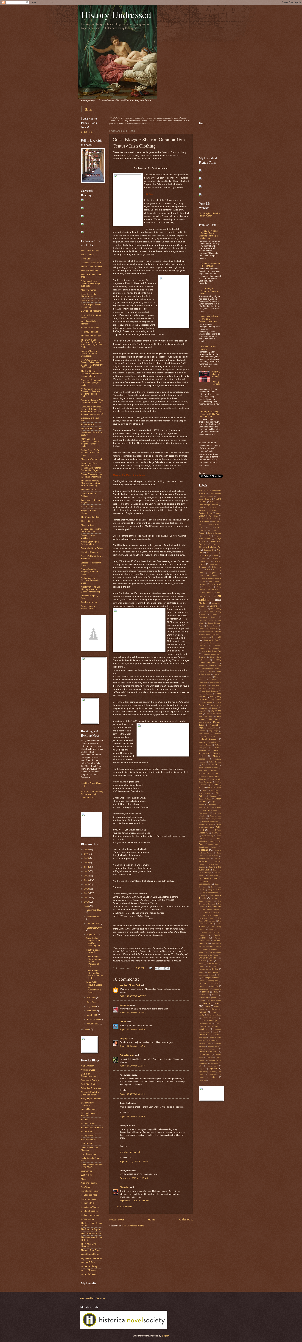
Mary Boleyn (213, 731)
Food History (215, 609)
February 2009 (93, 1019)
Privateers (213, 796)
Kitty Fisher (207, 702)
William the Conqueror (208, 958)
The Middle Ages (88, 489)
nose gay (209, 1057)
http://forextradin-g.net (130, 1152)
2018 (86, 867)
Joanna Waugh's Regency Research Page (89, 571)
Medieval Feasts (205, 745)
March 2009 (92, 1015)
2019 (86, 862)
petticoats (214, 1063)
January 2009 (93, 1024)
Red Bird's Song (210, 810)
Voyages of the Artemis (91, 1258)
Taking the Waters (214, 890)
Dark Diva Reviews (89, 1084)
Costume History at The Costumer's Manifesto (92, 401)
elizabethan (203, 995)
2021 (86, 854)
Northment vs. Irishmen (208, 773)
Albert (201, 507)
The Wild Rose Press (90, 1250)
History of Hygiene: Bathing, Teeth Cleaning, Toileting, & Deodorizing (208, 234)
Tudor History (87, 521)
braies (215, 969)
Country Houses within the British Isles (91, 530)
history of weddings (208, 1020)
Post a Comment (124, 1207)
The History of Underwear (211, 912)
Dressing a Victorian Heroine (210, 578)
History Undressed (116, 14)
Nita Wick (85, 1187)
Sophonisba (203, 881)
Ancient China (205, 513)
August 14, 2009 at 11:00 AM (133, 996)
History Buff (86, 1131)
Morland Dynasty (215, 762)
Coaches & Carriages (90, 1080)
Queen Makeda (205, 799)
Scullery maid (213, 864)
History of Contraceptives (210, 665)
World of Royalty (88, 1270)
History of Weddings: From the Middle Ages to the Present (210, 414)
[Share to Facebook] (165, 968)
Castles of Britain (89, 602)
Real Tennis (203, 807)
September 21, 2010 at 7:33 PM (134, 1201)
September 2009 (94, 928)
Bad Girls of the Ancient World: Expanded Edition (210, 524)
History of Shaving (206, 671)
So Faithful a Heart (208, 878)
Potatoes (214, 790)
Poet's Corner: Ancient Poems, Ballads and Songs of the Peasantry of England (92, 363)
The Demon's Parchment (211, 909)
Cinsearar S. (208, 550)
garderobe (214, 997)
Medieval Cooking (207, 739)
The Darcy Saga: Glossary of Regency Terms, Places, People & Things (91, 343)
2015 (86, 880)
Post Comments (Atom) (133, 1226)
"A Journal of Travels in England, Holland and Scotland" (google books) (91, 392)
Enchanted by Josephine (87, 1104)
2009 (86, 906)
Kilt (211, 697)
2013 (86, 889)
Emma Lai (125, 1005)
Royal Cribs (86, 259)
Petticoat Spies (214, 787)
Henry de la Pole (211, 640)
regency (213, 1068)
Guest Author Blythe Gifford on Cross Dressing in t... (94, 942)
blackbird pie (204, 969)
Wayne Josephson (210, 949)
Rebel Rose (216, 807)
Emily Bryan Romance (91, 1098)
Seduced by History (90, 1215)
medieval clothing (205, 1043)
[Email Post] (150, 968)
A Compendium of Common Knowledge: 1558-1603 (90, 283)
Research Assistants (210, 821)
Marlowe (202, 731)
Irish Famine (216, 688)
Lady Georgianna (88, 1154)
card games (213, 972)
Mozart (84, 1179)
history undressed (205, 1023)
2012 (86, 893)
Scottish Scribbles (89, 1211)
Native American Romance (208, 767)
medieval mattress (207, 1049)
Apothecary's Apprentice (208, 519)
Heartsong (217, 634)
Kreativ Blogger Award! (93, 951)
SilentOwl (124, 1187)
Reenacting (203, 813)
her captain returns (214, 1000)
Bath (209, 527)
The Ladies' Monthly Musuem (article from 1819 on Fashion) (90, 483)
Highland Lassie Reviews (88, 1114)
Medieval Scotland (89, 271)
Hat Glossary (87, 506)
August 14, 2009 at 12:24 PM (133, 1013)
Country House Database (88, 536)
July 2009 (91, 997)
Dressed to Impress (208, 575)
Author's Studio (88, 1070)
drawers (205, 992)
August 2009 (93, 934)
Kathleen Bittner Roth (130, 985)
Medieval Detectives (207, 742)
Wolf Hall (202, 961)
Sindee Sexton (87, 1219)
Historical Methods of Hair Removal (210, 264)
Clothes (215, 556)
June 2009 (92, 1002)
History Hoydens (88, 1135)
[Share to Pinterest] (168, 968)
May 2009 (91, 1006)
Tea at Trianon (87, 254)
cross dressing (204, 989)
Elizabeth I (203, 603)
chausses (202, 975)
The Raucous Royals (90, 1229)
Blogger (165, 1336)
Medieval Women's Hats (92, 459)
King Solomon (216, 699)
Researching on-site (206, 824)
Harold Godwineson (206, 631)
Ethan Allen (203, 609)
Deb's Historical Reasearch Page (88, 607)
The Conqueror (214, 907)
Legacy (215, 708)
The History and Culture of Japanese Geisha (209, 291)
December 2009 (94, 910)
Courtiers (202, 558)
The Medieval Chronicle (91, 266)
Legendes (202, 711)
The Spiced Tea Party (91, 1233)
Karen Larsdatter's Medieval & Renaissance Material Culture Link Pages (91, 467)
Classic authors (212, 553)
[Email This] (156, 968)
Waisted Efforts (88, 1262)
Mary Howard (204, 733)
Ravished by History (90, 1191)
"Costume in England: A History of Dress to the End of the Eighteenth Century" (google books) (92, 410)
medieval (203, 1034)
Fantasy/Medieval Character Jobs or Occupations (89, 353)
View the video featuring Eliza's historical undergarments (92, 794)
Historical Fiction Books (92, 1127)
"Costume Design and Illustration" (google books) (91, 382)
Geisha (214, 614)
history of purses (210, 1018)
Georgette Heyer (207, 617)
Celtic (215, 544)
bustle (201, 972)
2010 (86, 902)
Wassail (218, 946)
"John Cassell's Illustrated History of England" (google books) (90, 442)
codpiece (214, 983)
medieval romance (207, 1051)
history (207, 1006)
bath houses (212, 963)
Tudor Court (213, 929)
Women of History (89, 1266)
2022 (86, 849)
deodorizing (217, 989)
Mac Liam (213, 719)
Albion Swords (87, 424)
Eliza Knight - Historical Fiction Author (209, 214)
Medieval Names (88, 290)
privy (200, 1066)
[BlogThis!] (159, 968)
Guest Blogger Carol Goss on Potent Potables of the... (93, 961)
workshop (202, 1080)
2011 (86, 897)
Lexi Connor (86, 1171)
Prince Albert (204, 793)
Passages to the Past (91, 263)
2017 (86, 871)
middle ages (204, 1054)
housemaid (203, 1026)
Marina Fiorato (213, 728)
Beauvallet (206, 536)
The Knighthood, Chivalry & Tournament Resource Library (91, 373)
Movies (204, 765)
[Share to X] (162, 968)
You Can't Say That (90, 251)
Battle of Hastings (214, 533)
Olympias (202, 779)
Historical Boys (88, 1123)
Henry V (205, 637)
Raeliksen (213, 804)
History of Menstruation (210, 668)
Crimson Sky (204, 561)
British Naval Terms (90, 328)
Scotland (203, 849)
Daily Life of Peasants (91, 311)
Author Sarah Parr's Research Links (90, 543)
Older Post (186, 1219)
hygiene (215, 1026)
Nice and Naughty (89, 1183)
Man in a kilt (204, 722)
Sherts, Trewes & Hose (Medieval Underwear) (91, 475)
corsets (214, 986)
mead (216, 1032)
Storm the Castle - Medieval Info (89, 295)
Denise (123, 1022)
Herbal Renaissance (90, 300)
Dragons (212, 573)
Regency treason (214, 819)
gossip (201, 1000)
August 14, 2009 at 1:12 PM (132, 1066)
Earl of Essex (207, 587)
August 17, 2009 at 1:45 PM (132, 1116)
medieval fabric (213, 1046)
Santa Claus (213, 844)
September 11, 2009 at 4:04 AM (134, 1161)
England (213, 606)
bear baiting (213, 966)
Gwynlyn (124, 1038)
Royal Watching (207, 836)
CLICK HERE (87, 132)
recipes (201, 1069)
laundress (203, 1029)
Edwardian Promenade (91, 1088)
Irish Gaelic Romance (210, 691)
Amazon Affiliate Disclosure (92, 1298)
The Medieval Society (91, 336)
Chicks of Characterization (88, 1075)
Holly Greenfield (88, 1139)
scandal (212, 1071)
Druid (204, 581)
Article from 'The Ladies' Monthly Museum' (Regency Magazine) (92, 589)
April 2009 (91, 1010)
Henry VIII (216, 637)
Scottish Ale (204, 858)
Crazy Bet (214, 558)
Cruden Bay (213, 564)
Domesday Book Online (92, 548)
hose (217, 1023)
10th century (203, 490)
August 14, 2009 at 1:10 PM (132, 1046)
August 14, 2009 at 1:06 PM (132, 1029)
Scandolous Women (207, 847)
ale (211, 961)
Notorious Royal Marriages (208, 776)
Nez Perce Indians (208, 770)
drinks (216, 992)
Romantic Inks (87, 1203)
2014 (86, 884)
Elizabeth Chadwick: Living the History (90, 1093)
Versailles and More (90, 1254)
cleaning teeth (213, 980)
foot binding (203, 997)
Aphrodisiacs (213, 516)
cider (219, 975)
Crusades (202, 567)
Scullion (202, 867)
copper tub (203, 986)
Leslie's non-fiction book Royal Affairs (92, 1165)
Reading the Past (89, 1195)
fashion (215, 995)
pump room (212, 1066)
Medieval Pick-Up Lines (92, 428)
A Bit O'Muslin (87, 1066)
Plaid (204, 790)
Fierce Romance (88, 1109)
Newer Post (116, 1219)
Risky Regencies (88, 1199)
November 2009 (94, 917)
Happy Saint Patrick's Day (208, 629)
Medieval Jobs (87, 525)
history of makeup (214, 1015)
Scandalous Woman (90, 1207)
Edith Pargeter (207, 592)
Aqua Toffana (204, 522)
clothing (202, 983)
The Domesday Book (90, 517)
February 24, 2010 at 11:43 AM (134, 1178)
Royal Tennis (216, 833)
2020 (86, 858)
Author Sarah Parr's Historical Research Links (90, 452)
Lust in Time (86, 1175)
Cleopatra (203, 555)
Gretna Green (212, 626)
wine (214, 1077)
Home (88, 109)
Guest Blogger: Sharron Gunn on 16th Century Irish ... (94, 974)
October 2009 (93, 923)
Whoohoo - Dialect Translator (89, 322)
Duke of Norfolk (215, 584)
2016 (86, 876)
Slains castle (213, 875)
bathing (201, 966)
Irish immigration (205, 694)
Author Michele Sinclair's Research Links (89, 580)
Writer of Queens (88, 1274)
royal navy (203, 1071)
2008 (86, 1029)
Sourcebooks (204, 884)
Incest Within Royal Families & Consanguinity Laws (208, 318)
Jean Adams (86, 1143)
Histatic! (85, 1119)
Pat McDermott (127, 1055)
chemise (212, 975)
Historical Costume (89, 552)
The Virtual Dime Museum (88, 1245)
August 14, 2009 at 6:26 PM (132, 1094)
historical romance (211, 1003)
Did (208, 570)
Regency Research (89, 332)
